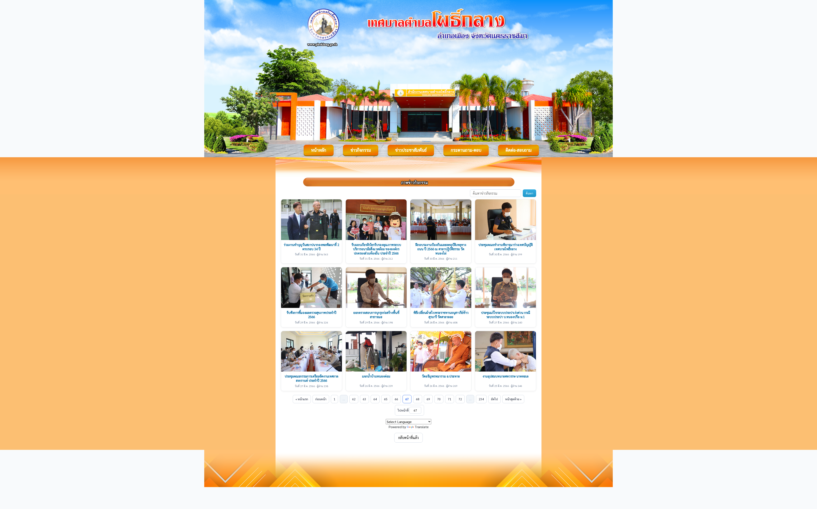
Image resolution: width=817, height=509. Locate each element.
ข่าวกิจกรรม (360, 150)
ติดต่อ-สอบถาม (518, 150)
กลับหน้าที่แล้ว (408, 437)
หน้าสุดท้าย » (513, 399)
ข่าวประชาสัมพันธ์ (411, 150)
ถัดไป (494, 399)
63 (364, 399)
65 (385, 399)
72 (460, 399)
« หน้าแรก (302, 399)
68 (417, 399)
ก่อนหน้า (320, 399)
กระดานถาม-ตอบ (466, 150)
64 (375, 399)
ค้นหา (529, 193)
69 (428, 399)
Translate (422, 427)
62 (354, 399)
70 (439, 399)
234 (481, 399)
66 (396, 399)
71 (449, 399)
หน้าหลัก (318, 150)
